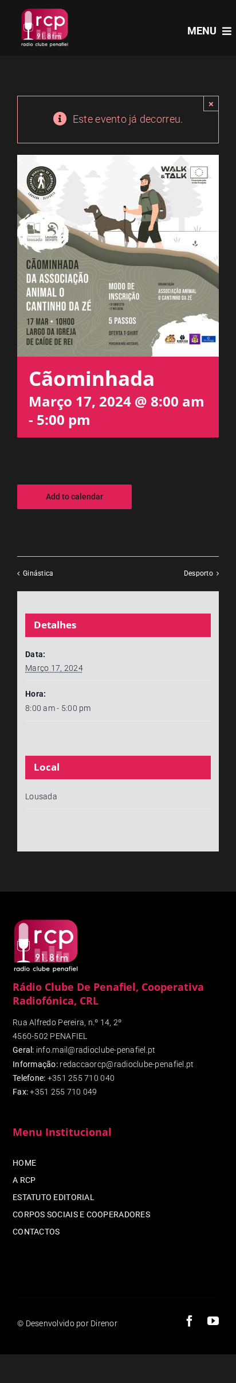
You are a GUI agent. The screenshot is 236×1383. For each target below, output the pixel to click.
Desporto (198, 573)
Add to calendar (74, 496)
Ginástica (38, 573)
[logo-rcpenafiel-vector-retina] (44, 11)
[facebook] (189, 1321)
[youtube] (213, 1321)
